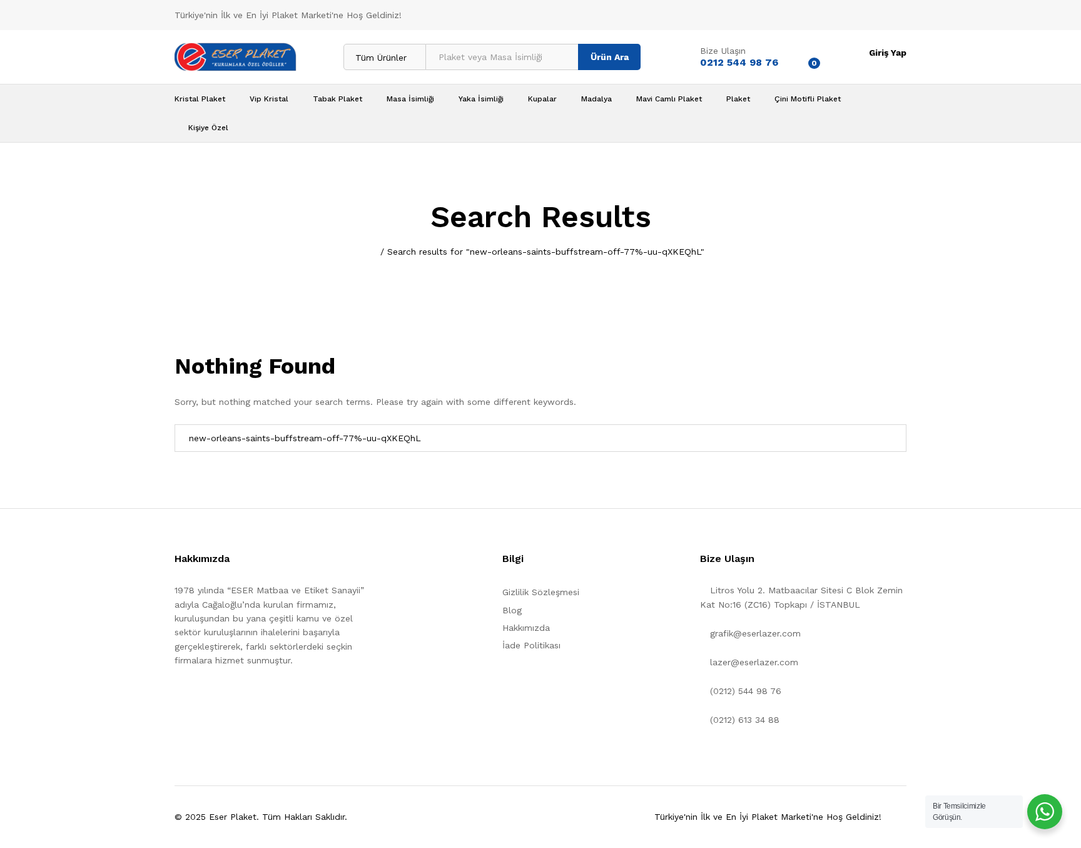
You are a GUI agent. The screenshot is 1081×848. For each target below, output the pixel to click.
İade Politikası (531, 645)
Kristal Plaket (200, 99)
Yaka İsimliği (481, 99)
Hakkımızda (526, 628)
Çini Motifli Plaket (807, 99)
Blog (512, 610)
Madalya (596, 99)
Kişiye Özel (208, 127)
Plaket (738, 99)
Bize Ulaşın (723, 51)
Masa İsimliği (410, 99)
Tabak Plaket (337, 99)
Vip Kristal (269, 99)
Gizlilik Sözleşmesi (540, 592)
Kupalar (542, 99)
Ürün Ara (610, 57)
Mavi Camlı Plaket (669, 99)
